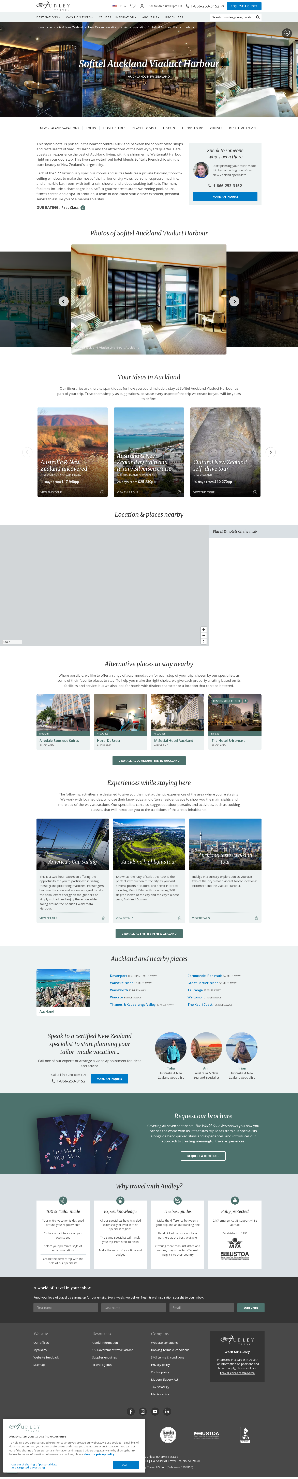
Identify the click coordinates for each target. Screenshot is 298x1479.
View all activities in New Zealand (149, 933)
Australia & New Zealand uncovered (64, 465)
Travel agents (102, 1365)
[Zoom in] (204, 629)
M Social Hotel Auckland (173, 740)
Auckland (47, 1011)
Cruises (105, 17)
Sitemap (39, 1365)
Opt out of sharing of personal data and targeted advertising (34, 1466)
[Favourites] (132, 6)
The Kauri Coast (200, 1004)
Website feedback (46, 1357)
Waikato (116, 997)
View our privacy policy (99, 1454)
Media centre (160, 1394)
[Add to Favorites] (287, 33)
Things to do (193, 128)
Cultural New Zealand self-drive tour (220, 465)
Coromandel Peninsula (205, 976)
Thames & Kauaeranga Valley (133, 1004)
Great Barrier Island (203, 983)
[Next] (271, 452)
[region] (104, 585)
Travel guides (114, 128)
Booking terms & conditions (170, 1350)
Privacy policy (160, 1365)
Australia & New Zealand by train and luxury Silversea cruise (144, 462)
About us (149, 17)
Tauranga (195, 990)
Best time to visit (243, 128)
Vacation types (78, 17)
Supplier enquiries (104, 1357)
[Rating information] (82, 207)
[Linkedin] (167, 1412)
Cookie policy (160, 1372)
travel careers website (237, 1373)
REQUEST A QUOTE (244, 6)
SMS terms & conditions (167, 1357)
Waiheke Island (122, 983)
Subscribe (250, 1307)
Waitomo (195, 997)
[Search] (258, 17)
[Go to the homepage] (53, 6)
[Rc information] (245, 700)
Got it (126, 1465)
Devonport (118, 976)
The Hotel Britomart (228, 740)
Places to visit (144, 128)
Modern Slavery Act (164, 1379)
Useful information (105, 1342)
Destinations (47, 17)
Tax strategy (160, 1387)
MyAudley (40, 1350)
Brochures (174, 17)
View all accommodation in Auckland (149, 760)
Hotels (169, 128)
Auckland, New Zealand (149, 76)
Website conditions (164, 1342)
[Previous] (27, 452)
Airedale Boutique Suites (59, 740)
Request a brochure (203, 1156)
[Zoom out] (204, 635)
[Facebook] (131, 1412)
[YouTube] (155, 1412)
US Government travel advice (112, 1350)
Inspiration (125, 17)
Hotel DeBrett (108, 740)
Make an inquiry (225, 196)
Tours (91, 128)
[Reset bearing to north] (204, 641)
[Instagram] (143, 1412)
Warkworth (119, 990)
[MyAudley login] (142, 6)
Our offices (41, 1342)
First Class (70, 207)
